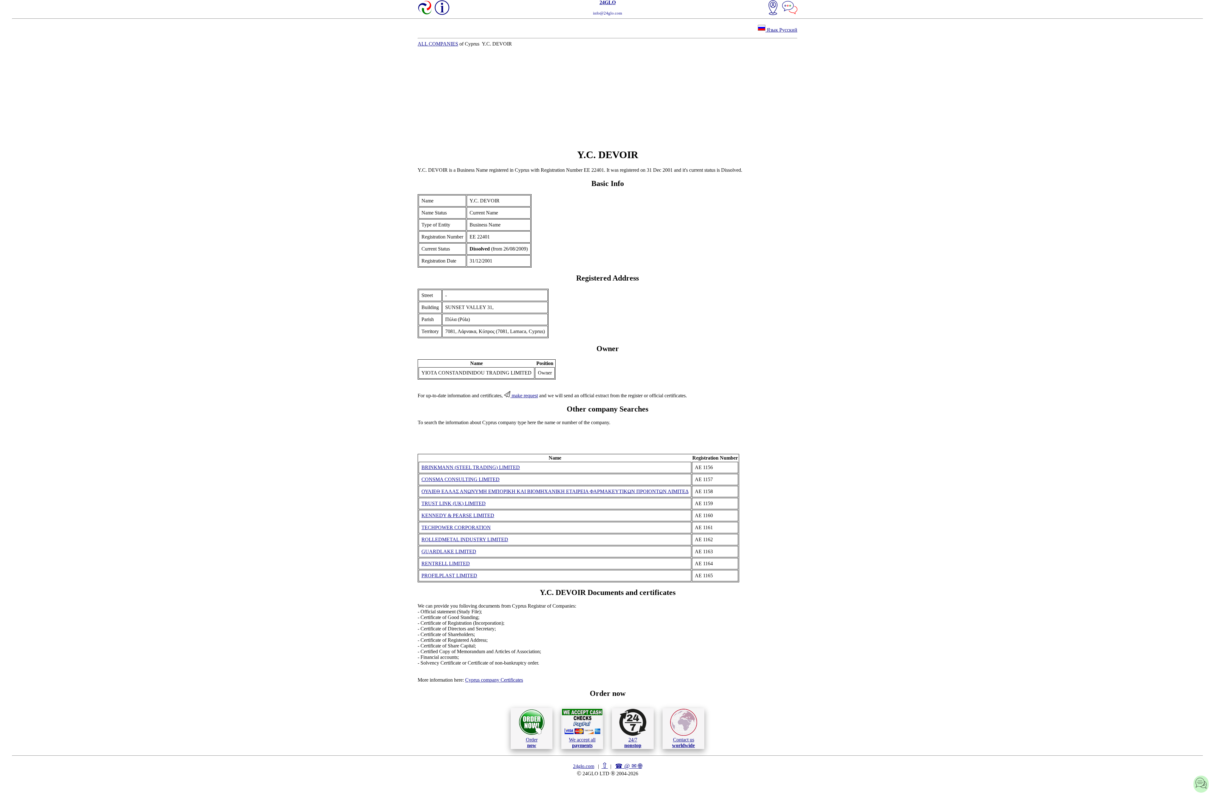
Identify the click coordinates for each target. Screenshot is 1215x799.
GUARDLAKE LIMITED (448, 551)
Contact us (683, 742)
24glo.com (583, 766)
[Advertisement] (607, 97)
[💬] (789, 8)
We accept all (582, 742)
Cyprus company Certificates (494, 680)
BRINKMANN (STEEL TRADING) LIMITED (470, 467)
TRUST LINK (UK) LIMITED (453, 503)
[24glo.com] (425, 8)
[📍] (773, 8)
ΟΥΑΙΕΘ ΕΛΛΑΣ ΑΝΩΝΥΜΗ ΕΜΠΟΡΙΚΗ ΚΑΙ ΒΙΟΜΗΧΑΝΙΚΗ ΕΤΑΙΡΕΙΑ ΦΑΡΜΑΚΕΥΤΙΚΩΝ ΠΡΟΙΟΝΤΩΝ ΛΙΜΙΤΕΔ (554, 491)
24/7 (632, 742)
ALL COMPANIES (438, 43)
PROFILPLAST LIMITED (449, 575)
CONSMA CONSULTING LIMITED (460, 479)
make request (524, 395)
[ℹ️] (442, 7)
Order (532, 742)
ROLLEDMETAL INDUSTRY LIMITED (464, 539)
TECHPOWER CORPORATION (456, 527)
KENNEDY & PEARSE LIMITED (457, 515)
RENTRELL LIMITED (445, 563)
